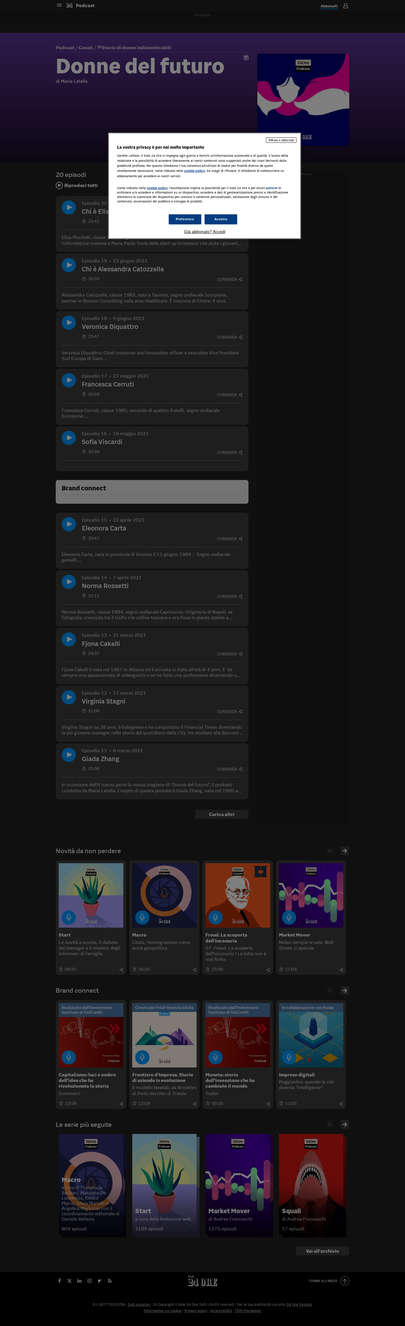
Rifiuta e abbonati (281, 140)
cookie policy (194, 170)
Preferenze (185, 219)
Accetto (221, 219)
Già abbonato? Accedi (204, 231)
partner (272, 188)
